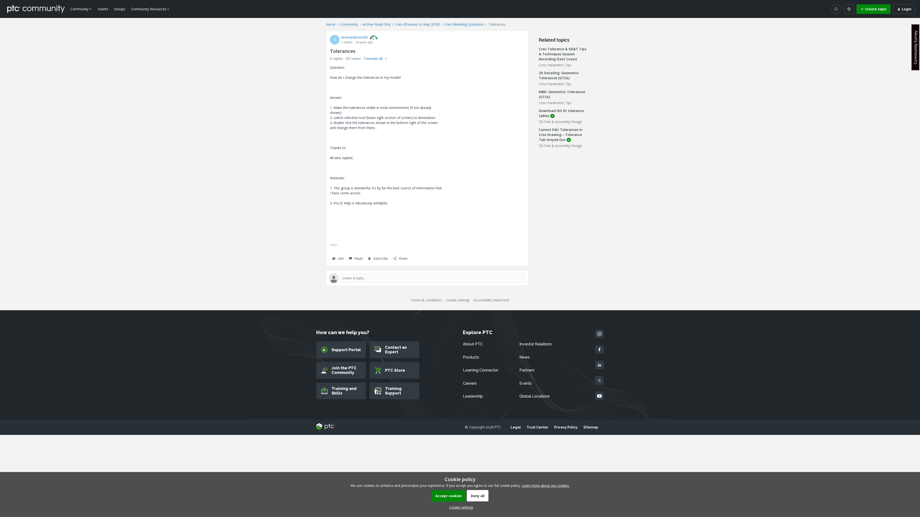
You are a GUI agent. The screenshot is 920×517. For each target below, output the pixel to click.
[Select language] (849, 9)
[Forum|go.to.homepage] (36, 9)
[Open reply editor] (427, 278)
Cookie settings (458, 300)
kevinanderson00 (354, 37)
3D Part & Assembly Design (560, 121)
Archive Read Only (376, 24)
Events (103, 9)
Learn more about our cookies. (546, 485)
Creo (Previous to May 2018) (417, 24)
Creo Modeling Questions (464, 24)
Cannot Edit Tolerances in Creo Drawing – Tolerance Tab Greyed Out (560, 134)
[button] (874, 9)
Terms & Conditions (426, 300)
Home (330, 24)
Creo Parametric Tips (555, 65)
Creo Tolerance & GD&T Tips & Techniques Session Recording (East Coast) (562, 54)
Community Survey (915, 47)
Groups (119, 9)
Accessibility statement (491, 300)
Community (349, 24)
